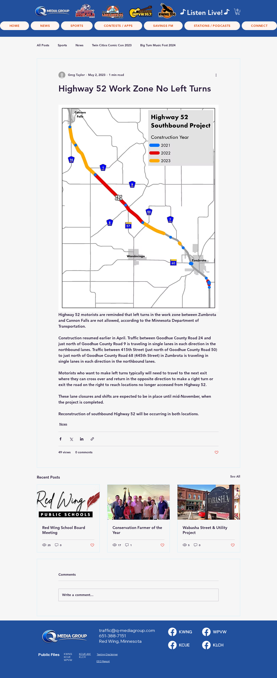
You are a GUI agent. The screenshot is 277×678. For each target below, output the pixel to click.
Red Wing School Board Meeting (63, 530)
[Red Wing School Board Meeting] (68, 502)
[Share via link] (92, 439)
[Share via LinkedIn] (82, 439)
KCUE (67, 657)
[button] (237, 12)
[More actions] (216, 75)
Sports (62, 45)
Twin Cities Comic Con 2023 (112, 45)
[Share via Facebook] (60, 439)
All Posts (43, 45)
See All (235, 476)
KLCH (82, 657)
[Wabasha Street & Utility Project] (208, 502)
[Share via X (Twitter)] (71, 439)
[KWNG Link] (172, 632)
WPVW (68, 660)
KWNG (69, 654)
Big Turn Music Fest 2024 (158, 45)
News (79, 45)
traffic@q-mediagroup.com (127, 630)
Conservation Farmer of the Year (137, 530)
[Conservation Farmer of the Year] (138, 502)
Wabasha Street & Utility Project (205, 530)
